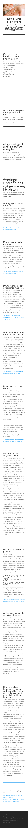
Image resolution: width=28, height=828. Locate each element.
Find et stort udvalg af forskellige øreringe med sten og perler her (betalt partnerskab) (13, 317)
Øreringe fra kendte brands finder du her (11, 56)
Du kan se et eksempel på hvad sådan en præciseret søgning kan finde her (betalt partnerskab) (14, 601)
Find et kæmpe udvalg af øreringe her (14, 167)
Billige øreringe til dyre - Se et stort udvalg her (13, 147)
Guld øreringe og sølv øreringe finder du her (13, 112)
